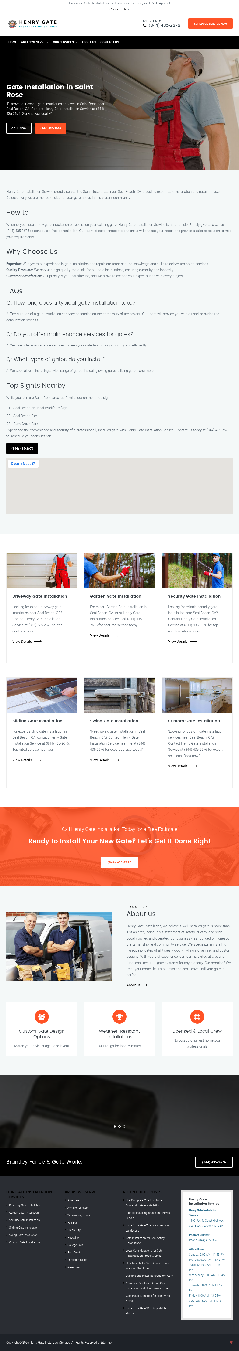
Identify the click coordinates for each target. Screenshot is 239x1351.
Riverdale (73, 1200)
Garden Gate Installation (24, 1212)
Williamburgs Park (78, 1215)
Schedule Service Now (210, 23)
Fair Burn (73, 1222)
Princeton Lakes (77, 1260)
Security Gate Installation (24, 1220)
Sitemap (106, 1342)
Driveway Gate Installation (25, 1205)
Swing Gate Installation (23, 1235)
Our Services (63, 42)
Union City (74, 1230)
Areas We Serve (33, 42)
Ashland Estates (77, 1207)
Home (12, 42)
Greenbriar (73, 1267)
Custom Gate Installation (24, 1242)
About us (134, 985)
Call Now (18, 128)
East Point (73, 1252)
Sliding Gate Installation (24, 1227)
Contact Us (118, 9)
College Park (75, 1245)
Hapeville (73, 1237)
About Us (88, 42)
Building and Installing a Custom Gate (149, 1275)
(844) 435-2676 (164, 25)
